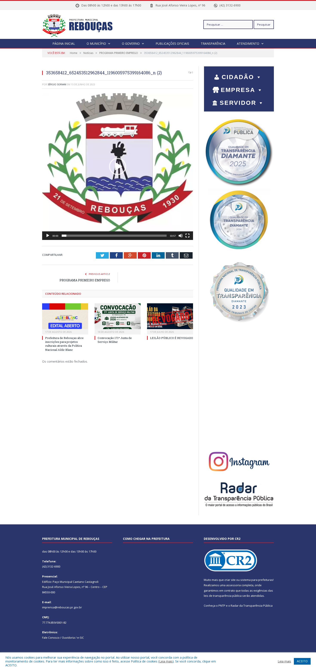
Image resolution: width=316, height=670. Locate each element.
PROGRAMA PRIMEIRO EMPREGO (85, 280)
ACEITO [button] (302, 661)
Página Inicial (63, 43)
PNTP (221, 605)
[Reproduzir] (48, 236)
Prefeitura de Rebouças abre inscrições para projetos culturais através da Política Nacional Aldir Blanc (64, 344)
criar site (230, 580)
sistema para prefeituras (256, 580)
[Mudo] (180, 236)
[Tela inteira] (187, 236)
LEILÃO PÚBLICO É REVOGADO (171, 338)
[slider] (114, 236)
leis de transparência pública (223, 596)
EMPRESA (238, 90)
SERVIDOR (238, 102)
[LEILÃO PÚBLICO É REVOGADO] (170, 318)
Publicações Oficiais (172, 43)
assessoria (233, 585)
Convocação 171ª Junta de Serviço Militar (115, 340)
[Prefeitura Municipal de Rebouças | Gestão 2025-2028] (80, 24)
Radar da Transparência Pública (252, 605)
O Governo (131, 43)
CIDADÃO (238, 77)
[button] (117, 166)
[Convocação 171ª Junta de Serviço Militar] (118, 318)
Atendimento (248, 43)
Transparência (213, 43)
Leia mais (166, 661)
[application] (117, 166)
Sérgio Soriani (57, 84)
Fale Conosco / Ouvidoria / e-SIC (63, 637)
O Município (96, 43)
